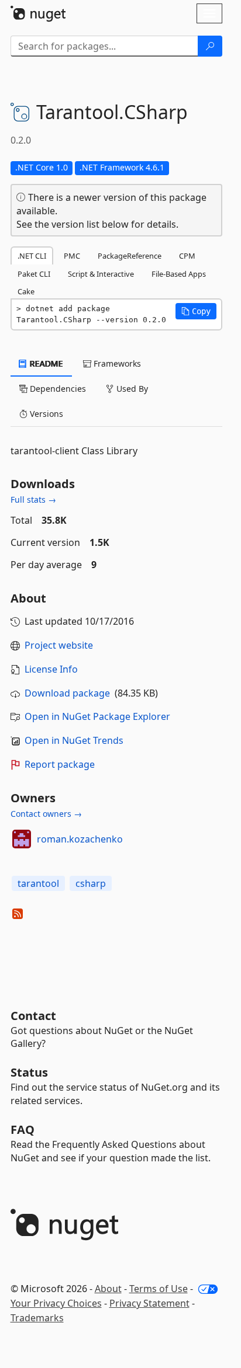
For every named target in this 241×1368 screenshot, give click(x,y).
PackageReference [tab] (129, 255)
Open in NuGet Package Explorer (97, 716)
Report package (60, 764)
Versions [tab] (45, 413)
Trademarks (37, 1317)
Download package (67, 693)
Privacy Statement (149, 1303)
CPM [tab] (187, 255)
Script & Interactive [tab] (101, 274)
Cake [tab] (26, 291)
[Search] (210, 46)
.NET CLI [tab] (32, 255)
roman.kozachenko (80, 839)
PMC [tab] (72, 255)
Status (29, 1072)
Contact (33, 1016)
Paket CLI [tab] (34, 274)
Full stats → (33, 499)
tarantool (38, 883)
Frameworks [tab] (116, 363)
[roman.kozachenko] (21, 839)
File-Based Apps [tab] (179, 274)
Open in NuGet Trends (74, 740)
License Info (51, 669)
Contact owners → (46, 813)
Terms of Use (158, 1288)
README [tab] (45, 363)
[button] (195, 311)
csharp (90, 883)
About (108, 1288)
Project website (59, 645)
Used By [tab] (131, 388)
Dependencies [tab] (56, 388)
